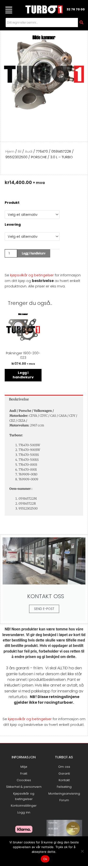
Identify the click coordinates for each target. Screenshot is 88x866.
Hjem (9, 151)
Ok (45, 859)
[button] (8, 10)
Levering (13, 224)
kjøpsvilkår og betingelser (32, 275)
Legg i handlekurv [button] (23, 375)
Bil (19, 151)
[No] (82, 851)
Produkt (12, 202)
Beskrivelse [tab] (19, 399)
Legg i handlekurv (34, 253)
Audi (28, 151)
